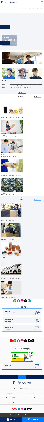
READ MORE (7, 28)
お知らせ (33, 397)
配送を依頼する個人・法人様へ (22, 388)
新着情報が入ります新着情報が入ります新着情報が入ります (21, 87)
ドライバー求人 (33, 393)
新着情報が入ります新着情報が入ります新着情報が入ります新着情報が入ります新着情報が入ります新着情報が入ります (26, 85)
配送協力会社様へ (11, 393)
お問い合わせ (34, 419)
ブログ (33, 402)
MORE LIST (37, 96)
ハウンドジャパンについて (11, 397)
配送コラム (11, 402)
